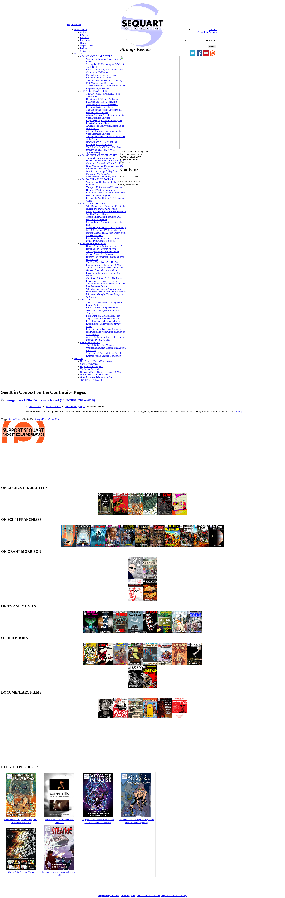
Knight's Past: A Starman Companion (103, 356)
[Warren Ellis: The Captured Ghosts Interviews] (59, 817)
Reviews (84, 35)
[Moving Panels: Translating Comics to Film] (149, 632)
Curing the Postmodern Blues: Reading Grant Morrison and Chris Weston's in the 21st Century (104, 166)
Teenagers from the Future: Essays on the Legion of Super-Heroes (105, 87)
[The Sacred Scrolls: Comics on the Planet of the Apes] (187, 546)
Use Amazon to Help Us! (148, 895)
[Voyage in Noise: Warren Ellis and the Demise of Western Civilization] (98, 817)
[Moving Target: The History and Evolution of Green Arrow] (149, 514)
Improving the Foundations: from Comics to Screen (103, 239)
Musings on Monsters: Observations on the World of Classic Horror (106, 212)
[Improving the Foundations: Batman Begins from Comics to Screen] (194, 632)
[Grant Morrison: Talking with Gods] (179, 717)
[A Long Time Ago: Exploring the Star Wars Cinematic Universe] (127, 546)
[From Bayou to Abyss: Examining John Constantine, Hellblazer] (135, 514)
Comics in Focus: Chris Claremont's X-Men (100, 372)
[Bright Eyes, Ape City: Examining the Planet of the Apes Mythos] (201, 546)
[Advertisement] (23, 465)
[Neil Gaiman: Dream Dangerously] (105, 717)
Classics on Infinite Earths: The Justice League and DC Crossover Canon (104, 279)
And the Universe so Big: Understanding (105, 338)
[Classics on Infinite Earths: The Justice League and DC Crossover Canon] (164, 664)
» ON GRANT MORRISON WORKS (98, 155)
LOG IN (213, 29)
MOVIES (78, 358)
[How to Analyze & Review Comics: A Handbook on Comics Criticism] (90, 664)
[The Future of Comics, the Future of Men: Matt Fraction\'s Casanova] (179, 664)
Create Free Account (207, 32)
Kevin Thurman (53, 406)
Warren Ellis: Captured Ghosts (94, 374)
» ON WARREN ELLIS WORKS (96, 179)
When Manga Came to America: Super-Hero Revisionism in (106, 290)
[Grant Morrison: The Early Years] (135, 578)
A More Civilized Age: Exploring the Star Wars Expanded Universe (105, 116)
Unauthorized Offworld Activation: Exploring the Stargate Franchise (102, 100)
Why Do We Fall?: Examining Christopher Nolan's (106, 207)
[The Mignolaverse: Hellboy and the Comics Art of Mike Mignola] (105, 664)
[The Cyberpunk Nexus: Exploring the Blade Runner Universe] (112, 546)
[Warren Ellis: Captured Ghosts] (21, 869)
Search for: (211, 40)
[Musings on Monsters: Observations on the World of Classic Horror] (120, 632)
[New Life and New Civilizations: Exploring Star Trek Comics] (172, 546)
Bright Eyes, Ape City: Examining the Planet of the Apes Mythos (104, 121)
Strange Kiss (40, 419)
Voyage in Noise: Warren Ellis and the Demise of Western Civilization (104, 188)
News (83, 43)
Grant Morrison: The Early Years (101, 176)
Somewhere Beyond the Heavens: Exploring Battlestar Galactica (102, 105)
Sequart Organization (108, 895)
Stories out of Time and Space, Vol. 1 (103, 353)
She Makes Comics (89, 364)
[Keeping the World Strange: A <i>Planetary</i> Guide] (59, 869)
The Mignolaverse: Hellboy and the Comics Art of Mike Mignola (102, 252)
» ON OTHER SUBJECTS (93, 243)
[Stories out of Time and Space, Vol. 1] (90, 632)
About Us (125, 895)
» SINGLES (86, 299)
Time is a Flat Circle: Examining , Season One (103, 218)
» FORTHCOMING (90, 342)
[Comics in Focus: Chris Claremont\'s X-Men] (164, 717)
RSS (133, 895)
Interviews (85, 40)
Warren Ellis (53, 419)
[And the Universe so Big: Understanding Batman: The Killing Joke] (135, 687)
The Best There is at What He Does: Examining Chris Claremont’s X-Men (103, 263)
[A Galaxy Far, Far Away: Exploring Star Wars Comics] (142, 546)
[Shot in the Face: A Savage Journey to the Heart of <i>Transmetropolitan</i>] (136, 817)
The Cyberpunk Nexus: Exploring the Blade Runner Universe (104, 111)
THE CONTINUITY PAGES (88, 380)
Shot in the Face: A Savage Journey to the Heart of (105, 194)
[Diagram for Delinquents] (135, 717)
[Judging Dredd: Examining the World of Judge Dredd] (120, 514)
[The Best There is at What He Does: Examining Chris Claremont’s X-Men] (135, 664)
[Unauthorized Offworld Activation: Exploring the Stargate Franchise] (83, 546)
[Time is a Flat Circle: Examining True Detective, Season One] (135, 632)
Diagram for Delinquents (91, 366)
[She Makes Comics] (120, 717)
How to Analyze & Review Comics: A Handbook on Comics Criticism (104, 247)
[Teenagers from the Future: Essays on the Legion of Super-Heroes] (179, 514)
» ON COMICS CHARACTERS (96, 56)
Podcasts (84, 48)
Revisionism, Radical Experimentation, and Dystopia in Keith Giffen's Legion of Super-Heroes (105, 332)
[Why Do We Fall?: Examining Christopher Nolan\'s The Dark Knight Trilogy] (105, 632)
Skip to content (74, 24)
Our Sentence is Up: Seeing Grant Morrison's (102, 172)
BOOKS (78, 53)
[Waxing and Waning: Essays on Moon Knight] (105, 514)
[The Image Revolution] (149, 717)
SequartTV (85, 51)
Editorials (84, 37)
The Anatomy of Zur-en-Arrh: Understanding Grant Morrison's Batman (105, 159)
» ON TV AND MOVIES (92, 203)
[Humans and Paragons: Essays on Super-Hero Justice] (120, 664)
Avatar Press (14, 419)
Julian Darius (35, 406)
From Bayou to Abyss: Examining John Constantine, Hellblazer (104, 71)
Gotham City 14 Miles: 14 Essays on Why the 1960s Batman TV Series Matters (106, 228)
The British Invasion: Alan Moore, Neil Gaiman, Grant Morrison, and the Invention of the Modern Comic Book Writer (104, 271)
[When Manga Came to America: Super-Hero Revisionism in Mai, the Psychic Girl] (194, 664)
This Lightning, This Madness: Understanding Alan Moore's (106, 348)
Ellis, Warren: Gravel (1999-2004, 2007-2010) (60, 400)
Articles (83, 32)
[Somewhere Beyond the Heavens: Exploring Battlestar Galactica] (98, 546)
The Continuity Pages (75, 406)
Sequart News (86, 45)
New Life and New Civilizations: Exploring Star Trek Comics (101, 143)
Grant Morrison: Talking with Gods (96, 377)
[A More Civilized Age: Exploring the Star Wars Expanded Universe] (157, 546)
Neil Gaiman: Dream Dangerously (96, 361)
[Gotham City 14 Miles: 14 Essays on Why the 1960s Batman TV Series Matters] (164, 632)
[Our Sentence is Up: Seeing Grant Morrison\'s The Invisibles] (149, 578)
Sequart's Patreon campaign (174, 895)
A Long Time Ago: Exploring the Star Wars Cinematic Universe (104, 132)
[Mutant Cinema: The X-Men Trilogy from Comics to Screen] (179, 632)
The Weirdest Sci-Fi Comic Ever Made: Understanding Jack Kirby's (104, 150)
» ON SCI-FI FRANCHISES (94, 91)
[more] (239, 411)
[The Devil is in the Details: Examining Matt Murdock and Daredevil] (164, 514)
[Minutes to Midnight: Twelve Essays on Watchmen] (149, 687)
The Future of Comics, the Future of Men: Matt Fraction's (105, 285)
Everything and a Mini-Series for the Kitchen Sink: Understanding (103, 324)
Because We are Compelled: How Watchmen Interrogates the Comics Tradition (102, 310)
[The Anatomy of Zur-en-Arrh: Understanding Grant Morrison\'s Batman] (149, 600)
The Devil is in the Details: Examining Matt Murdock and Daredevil (104, 81)
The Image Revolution (90, 369)
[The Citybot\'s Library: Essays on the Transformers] (68, 546)
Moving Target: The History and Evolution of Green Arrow (101, 76)
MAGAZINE (80, 29)
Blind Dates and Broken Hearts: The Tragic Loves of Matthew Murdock (103, 317)
